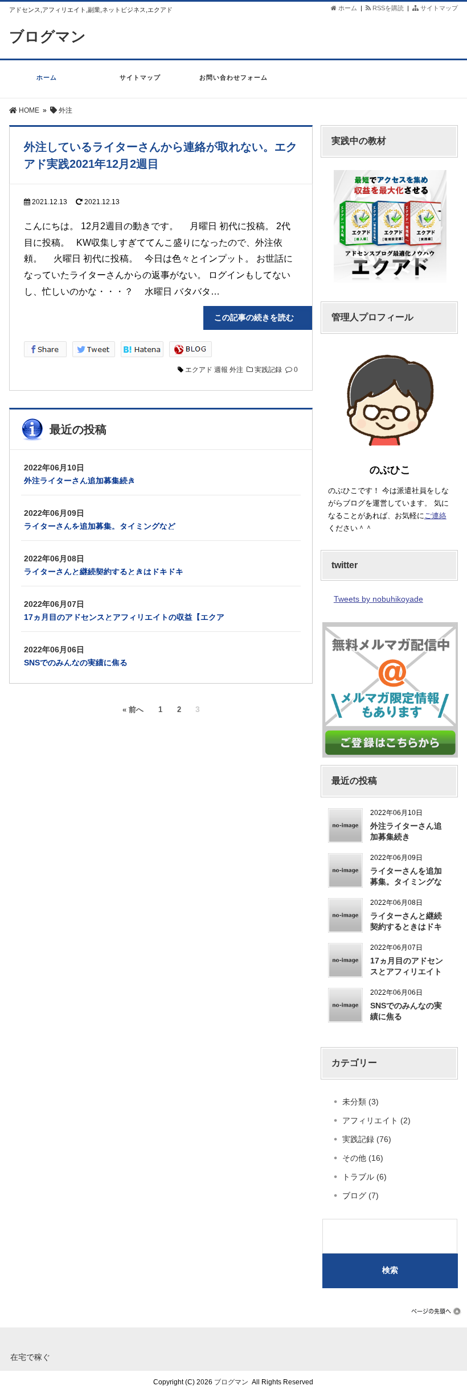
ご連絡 (435, 515)
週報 (221, 370)
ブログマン (47, 36)
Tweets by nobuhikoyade (378, 598)
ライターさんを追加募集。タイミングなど (99, 526)
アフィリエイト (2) (376, 1120)
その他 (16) (362, 1158)
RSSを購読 (389, 8)
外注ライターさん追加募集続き (80, 480)
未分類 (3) (360, 1101)
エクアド (198, 370)
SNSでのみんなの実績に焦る (76, 662)
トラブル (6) (364, 1176)
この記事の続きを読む (262, 317)
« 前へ (133, 710)
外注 (236, 370)
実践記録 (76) (366, 1139)
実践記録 (268, 370)
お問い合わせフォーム (233, 77)
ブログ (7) (360, 1195)
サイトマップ (438, 8)
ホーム (347, 8)
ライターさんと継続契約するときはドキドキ (103, 571)
